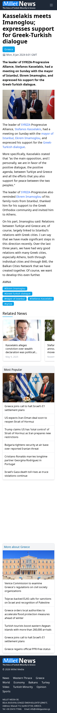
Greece (40, 678)
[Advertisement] (28, 511)
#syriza (8, 303)
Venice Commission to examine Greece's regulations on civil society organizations (26, 587)
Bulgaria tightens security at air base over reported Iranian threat (26, 446)
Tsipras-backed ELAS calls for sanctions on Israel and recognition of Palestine (28, 600)
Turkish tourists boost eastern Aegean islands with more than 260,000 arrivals (28, 627)
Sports (6, 691)
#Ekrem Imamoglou (14, 288)
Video (6, 687)
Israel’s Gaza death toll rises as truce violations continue (26, 473)
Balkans (33, 682)
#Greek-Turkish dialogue (17, 293)
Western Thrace (22, 678)
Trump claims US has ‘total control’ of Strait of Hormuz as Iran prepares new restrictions (28, 433)
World (6, 682)
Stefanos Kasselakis (28, 129)
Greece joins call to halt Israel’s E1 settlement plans (25, 408)
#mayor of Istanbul (14, 298)
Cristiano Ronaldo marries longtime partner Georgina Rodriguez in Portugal (26, 460)
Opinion (41, 687)
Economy (19, 682)
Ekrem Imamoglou (27, 138)
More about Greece (17, 547)
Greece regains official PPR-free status (28, 649)
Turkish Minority (23, 687)
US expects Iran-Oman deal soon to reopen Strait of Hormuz (26, 419)
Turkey (46, 682)
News (6, 678)
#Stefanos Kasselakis (41, 298)
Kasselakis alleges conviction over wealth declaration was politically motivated (21, 348)
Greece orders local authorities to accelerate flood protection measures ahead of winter (27, 614)
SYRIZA (25, 125)
